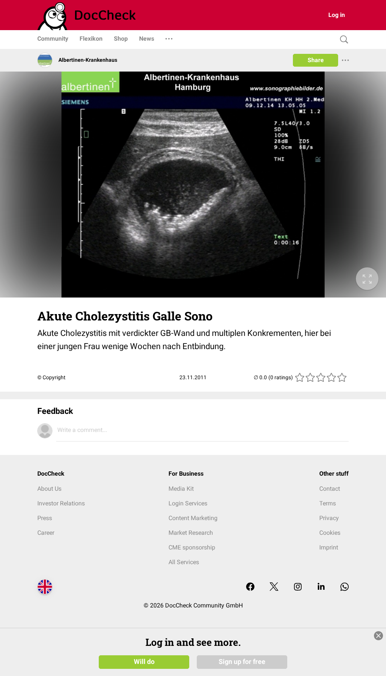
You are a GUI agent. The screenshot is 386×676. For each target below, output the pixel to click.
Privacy (329, 518)
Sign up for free (242, 661)
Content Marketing (193, 518)
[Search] (342, 39)
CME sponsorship (191, 547)
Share (316, 60)
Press (44, 518)
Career (45, 532)
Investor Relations (61, 503)
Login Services (187, 503)
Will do (144, 661)
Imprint (328, 547)
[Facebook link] (250, 587)
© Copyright (51, 377)
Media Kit (181, 488)
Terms (327, 503)
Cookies (329, 532)
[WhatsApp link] (344, 587)
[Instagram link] (298, 587)
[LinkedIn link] (321, 587)
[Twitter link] (274, 587)
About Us (49, 488)
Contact (329, 488)
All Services (183, 562)
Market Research (190, 532)
